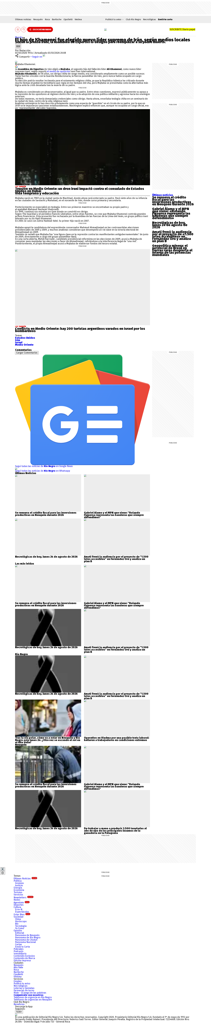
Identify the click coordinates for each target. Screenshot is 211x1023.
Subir (19, 1011)
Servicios (18, 894)
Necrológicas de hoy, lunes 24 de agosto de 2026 (169, 225)
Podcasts (18, 951)
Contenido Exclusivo (24, 956)
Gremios (19, 883)
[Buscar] (24, 29)
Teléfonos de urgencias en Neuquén (33, 999)
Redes (17, 899)
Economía (19, 890)
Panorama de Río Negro (27, 937)
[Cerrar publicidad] (2, 869)
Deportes (19, 904)
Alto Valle (18, 967)
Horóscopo (21, 921)
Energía (18, 887)
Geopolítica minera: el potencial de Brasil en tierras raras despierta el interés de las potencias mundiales (172, 250)
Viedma (78, 19)
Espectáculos (22, 911)
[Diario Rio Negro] (16, 1014)
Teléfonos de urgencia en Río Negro (33, 997)
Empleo (18, 981)
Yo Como (19, 928)
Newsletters (23, 897)
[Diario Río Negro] (105, 29)
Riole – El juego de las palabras (30, 992)
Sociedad (18, 916)
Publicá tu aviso (22, 983)
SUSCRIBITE (182, 29)
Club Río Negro (133, 19)
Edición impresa (22, 960)
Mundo (18, 37)
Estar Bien (22, 914)
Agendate (21, 902)
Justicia (19, 885)
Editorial (19, 933)
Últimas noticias (23, 19)
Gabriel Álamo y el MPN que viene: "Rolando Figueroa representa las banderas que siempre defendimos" (114, 515)
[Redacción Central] (18, 44)
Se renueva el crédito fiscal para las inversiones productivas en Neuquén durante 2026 (173, 200)
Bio (16, 923)
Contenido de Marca (24, 958)
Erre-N (18, 909)
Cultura (17, 907)
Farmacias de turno (24, 990)
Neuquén (38, 19)
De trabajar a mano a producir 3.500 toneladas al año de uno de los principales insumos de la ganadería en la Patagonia (115, 831)
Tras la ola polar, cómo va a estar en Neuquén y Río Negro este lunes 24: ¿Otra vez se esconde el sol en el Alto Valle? (47, 740)
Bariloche (56, 19)
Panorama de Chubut (26, 939)
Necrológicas (149, 19)
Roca (47, 19)
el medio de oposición (58, 71)
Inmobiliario (20, 953)
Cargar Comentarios (26, 352)
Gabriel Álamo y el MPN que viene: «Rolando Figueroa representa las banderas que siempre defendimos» (171, 213)
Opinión (18, 930)
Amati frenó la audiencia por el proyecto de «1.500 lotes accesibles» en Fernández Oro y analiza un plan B (172, 236)
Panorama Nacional (25, 942)
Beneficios (19, 1004)
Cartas (18, 944)
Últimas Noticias (25, 878)
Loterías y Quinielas (24, 988)
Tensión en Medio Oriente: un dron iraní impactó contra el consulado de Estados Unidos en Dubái (79, 190)
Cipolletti (68, 19)
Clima (18, 919)
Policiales (19, 949)
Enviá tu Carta (22, 946)
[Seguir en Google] (16, 66)
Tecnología (21, 926)
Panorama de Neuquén (27, 935)
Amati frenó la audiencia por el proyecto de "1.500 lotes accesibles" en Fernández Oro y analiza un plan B (116, 559)
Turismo (18, 892)
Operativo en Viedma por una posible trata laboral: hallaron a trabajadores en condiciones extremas (116, 739)
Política (18, 880)
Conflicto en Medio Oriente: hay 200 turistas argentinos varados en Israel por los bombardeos (80, 330)
